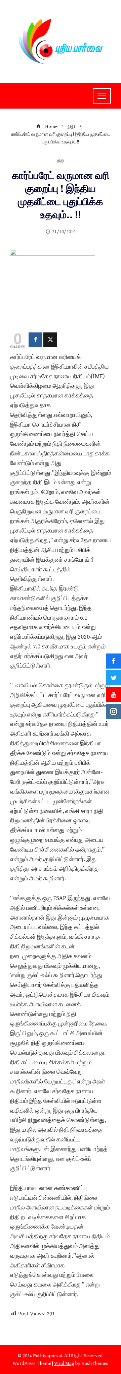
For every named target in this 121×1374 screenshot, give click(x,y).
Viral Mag (64, 1363)
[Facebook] (35, 339)
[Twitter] (50, 339)
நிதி (60, 161)
